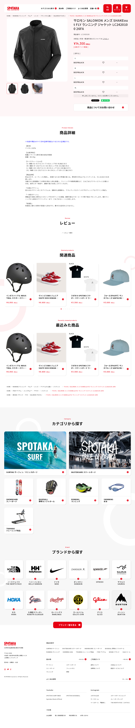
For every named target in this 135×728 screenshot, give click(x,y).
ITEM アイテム (17, 391)
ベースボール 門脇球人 (98, 702)
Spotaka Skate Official (54, 699)
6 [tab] (71, 309)
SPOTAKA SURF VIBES (53, 695)
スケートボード (71, 665)
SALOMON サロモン (59, 16)
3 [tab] (65, 309)
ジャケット (56, 387)
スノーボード (50, 668)
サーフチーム (95, 699)
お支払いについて (116, 665)
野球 (67, 672)
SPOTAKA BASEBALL (73, 695)
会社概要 (49, 715)
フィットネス (70, 668)
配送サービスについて (117, 668)
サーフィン (49, 665)
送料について (95, 665)
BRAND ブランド (18, 395)
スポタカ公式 (95, 695)
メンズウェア (28, 391)
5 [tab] (69, 309)
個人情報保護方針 (60, 715)
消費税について (95, 668)
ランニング (49, 672)
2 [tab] (63, 309)
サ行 (26, 395)
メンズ (36, 16)
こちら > (106, 39)
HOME (9, 16)
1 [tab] (61, 309)
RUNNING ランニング (19, 16)
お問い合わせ (84, 715)
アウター (36, 391)
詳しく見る (125, 679)
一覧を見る (81, 659)
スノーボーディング (117, 699)
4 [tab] (67, 309)
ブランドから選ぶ (45, 16)
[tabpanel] (19, 284)
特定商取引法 (73, 715)
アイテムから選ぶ (45, 387)
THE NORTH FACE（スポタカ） (121, 702)
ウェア (30, 16)
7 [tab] (73, 309)
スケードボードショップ (118, 695)
